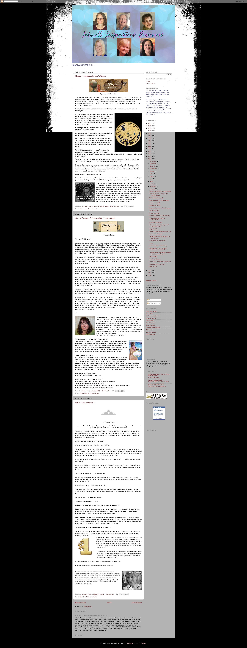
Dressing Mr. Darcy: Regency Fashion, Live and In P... (158, 249)
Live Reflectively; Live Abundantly (159, 215)
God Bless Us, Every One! (157, 240)
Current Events (84, 393)
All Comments (152, 303)
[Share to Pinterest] (133, 206)
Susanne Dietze (92, 597)
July (151, 173)
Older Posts (137, 603)
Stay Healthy (153, 256)
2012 (150, 159)
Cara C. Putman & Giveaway (158, 246)
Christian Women (158, 415)
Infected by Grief (154, 203)
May (151, 179)
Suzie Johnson (150, 334)
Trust (151, 243)
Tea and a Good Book (155, 380)
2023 (150, 131)
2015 (150, 151)
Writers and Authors (158, 414)
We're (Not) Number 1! (85, 403)
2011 (150, 270)
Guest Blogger (94, 393)
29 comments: (114, 206)
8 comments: (110, 594)
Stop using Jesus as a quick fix (157, 386)
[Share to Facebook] (131, 206)
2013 (150, 156)
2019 (150, 141)
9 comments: (106, 391)
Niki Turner (149, 330)
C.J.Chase (149, 313)
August (152, 171)
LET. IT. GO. (153, 266)
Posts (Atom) (88, 606)
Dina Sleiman (150, 320)
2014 (150, 153)
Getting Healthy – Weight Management (157, 218)
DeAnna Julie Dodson (152, 316)
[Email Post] (121, 206)
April (151, 181)
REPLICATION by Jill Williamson (159, 200)
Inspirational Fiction (158, 413)
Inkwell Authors (150, 83)
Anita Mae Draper (151, 311)
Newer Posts (80, 603)
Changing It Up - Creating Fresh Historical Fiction (159, 225)
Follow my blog (159, 418)
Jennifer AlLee (150, 325)
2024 (150, 128)
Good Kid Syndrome (155, 222)
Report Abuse (151, 280)
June (151, 176)
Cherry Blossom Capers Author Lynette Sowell (95, 218)
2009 (150, 275)
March (152, 184)
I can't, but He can (155, 259)
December (153, 161)
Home (109, 603)
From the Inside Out (155, 234)
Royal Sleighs (153, 229)
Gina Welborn (150, 323)
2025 (150, 126)
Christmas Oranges (153, 377)
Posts (150, 300)
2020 (150, 138)
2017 (150, 146)
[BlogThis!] (127, 206)
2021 (150, 136)
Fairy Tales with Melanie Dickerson (160, 261)
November (153, 163)
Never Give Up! (154, 210)
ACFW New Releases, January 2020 (158, 381)
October (152, 166)
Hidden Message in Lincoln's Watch (90, 76)
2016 (150, 148)
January (152, 189)
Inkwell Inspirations (158, 410)
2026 (150, 123)
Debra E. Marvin (151, 318)
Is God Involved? (154, 213)
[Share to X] (129, 206)
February (153, 186)
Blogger (143, 643)
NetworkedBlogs (157, 407)
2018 (150, 143)
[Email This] (125, 206)
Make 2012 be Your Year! (157, 264)
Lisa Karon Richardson (92, 209)
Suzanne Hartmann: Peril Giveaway (160, 208)
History (82, 209)
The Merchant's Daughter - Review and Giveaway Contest (160, 253)
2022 (150, 133)
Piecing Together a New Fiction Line (160, 231)
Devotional (83, 597)
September (153, 168)
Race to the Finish (155, 205)
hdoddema (129, 643)
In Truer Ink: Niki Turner (156, 384)
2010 (150, 273)
